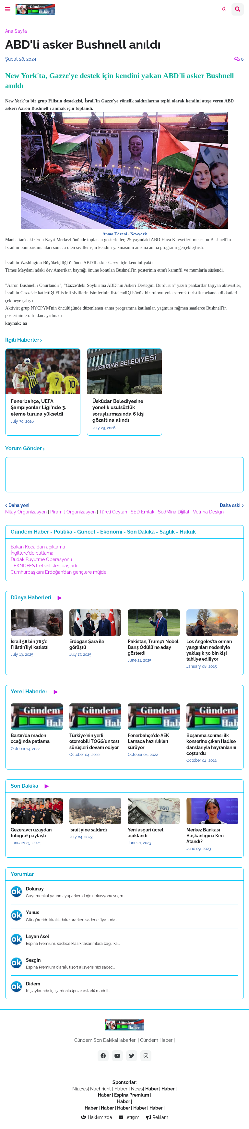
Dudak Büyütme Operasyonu (41, 559)
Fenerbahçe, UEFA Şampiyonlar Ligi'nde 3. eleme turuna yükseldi (38, 407)
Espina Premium (131, 1095)
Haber (121, 1088)
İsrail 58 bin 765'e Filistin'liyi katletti (30, 644)
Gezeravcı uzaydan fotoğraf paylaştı (31, 832)
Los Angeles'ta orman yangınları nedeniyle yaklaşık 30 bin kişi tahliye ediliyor (209, 650)
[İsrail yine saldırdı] (95, 811)
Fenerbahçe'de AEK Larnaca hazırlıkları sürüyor (148, 741)
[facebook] (103, 1055)
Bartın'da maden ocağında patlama (30, 738)
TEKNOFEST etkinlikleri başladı (44, 565)
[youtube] (117, 1055)
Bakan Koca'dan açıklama (38, 546)
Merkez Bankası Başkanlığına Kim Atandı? (205, 835)
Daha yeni (19, 505)
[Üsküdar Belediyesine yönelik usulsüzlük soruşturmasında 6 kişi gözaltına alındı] (124, 371)
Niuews (80, 1088)
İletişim (131, 1117)
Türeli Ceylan (113, 511)
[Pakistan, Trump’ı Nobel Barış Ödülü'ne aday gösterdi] (154, 622)
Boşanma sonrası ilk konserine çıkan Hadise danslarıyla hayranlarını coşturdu (211, 744)
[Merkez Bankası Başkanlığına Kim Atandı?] (212, 811)
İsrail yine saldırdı (88, 829)
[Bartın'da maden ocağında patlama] (37, 716)
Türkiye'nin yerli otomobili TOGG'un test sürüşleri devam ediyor (94, 741)
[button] (8, 9)
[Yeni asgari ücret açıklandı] (154, 811)
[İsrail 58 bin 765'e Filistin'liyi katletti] (37, 622)
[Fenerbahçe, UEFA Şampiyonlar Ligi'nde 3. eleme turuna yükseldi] (43, 371)
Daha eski (230, 505)
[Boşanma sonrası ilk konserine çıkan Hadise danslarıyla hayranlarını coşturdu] (212, 716)
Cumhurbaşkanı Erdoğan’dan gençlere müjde (58, 572)
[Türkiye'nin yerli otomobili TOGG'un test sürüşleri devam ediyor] (95, 716)
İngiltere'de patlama (32, 553)
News (137, 1088)
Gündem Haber (156, 1040)
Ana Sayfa (16, 31)
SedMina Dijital (173, 511)
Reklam (159, 1117)
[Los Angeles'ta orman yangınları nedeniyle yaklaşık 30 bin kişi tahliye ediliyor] (212, 622)
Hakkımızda (99, 1117)
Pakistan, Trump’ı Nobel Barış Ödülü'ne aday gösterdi (153, 647)
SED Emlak (142, 511)
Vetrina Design (208, 511)
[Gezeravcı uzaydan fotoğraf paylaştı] (37, 811)
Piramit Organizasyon (73, 511)
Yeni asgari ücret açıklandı (145, 832)
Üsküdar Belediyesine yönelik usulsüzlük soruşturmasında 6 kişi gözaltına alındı (118, 410)
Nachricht (101, 1088)
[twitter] (131, 1055)
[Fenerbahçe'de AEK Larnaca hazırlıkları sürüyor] (154, 716)
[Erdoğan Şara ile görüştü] (95, 622)
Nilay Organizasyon (26, 511)
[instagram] (145, 1055)
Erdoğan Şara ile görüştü (86, 644)
